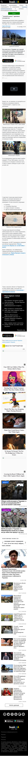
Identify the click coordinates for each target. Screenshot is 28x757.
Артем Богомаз (6, 26)
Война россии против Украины (13, 340)
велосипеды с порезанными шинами (13, 291)
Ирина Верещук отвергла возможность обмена (13, 253)
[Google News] (15, 714)
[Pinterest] (23, 714)
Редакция (3, 737)
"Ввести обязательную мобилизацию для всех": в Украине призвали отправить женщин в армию (13, 317)
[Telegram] (8, 714)
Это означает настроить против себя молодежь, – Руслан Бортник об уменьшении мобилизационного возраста (14, 303)
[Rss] (4, 714)
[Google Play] (19, 721)
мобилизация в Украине (8, 342)
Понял (14, 13)
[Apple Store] (9, 721)
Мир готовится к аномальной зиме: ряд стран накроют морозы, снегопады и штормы (14, 310)
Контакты (3, 739)
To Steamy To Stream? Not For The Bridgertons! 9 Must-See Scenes (14, 453)
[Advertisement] (14, 181)
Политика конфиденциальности (9, 732)
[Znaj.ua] (14, 1)
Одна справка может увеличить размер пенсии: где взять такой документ (13, 324)
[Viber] (12, 714)
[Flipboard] (19, 714)
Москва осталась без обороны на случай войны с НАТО (13, 245)
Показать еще (21, 330)
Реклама (3, 734)
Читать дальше (14, 705)
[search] (2, 2)
